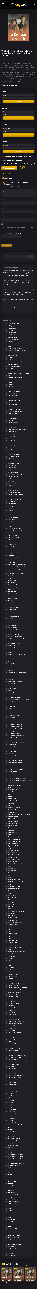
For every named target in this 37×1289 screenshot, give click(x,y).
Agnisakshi (11, 357)
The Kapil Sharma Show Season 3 (16, 1163)
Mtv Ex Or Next (12, 897)
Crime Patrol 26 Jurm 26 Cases (16, 488)
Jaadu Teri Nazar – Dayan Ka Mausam (17, 666)
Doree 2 (10, 553)
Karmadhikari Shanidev (14, 713)
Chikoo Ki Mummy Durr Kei (15, 474)
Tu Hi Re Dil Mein (12, 1181)
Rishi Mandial (18, 156)
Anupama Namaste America (15, 366)
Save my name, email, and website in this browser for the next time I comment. (17, 228)
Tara (9, 1127)
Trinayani (10, 1177)
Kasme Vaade (11, 717)
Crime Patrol (11, 485)
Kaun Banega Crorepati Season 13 (17, 733)
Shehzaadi (10, 1080)
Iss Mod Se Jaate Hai (13, 661)
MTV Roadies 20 (12, 913)
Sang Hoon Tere (12, 1039)
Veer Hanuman (11, 1215)
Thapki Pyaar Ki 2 (12, 1147)
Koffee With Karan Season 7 (15, 760)
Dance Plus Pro (12, 503)
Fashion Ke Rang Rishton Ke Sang (17, 573)
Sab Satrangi (11, 1030)
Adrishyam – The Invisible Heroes (17, 350)
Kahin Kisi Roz (11, 708)
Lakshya (10, 794)
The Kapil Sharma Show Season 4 (16, 1165)
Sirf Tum (10, 1098)
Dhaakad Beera (12, 515)
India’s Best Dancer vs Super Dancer (17, 639)
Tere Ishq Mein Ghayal (13, 1143)
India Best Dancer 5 (13, 627)
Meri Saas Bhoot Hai (13, 870)
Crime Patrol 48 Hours (13, 490)
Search (5, 254)
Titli (9, 1172)
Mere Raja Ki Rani (12, 861)
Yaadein (10, 1226)
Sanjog (9, 1041)
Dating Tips (11, 506)
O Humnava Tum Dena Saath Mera (17, 951)
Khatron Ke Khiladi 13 (13, 744)
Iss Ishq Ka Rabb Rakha (14, 659)
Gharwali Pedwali (12, 585)
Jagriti (9, 675)
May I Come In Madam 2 (14, 846)
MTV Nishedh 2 (11, 909)
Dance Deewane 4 (12, 497)
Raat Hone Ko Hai (12, 994)
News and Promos (13, 942)
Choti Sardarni (11, 479)
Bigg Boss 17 (11, 440)
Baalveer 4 (10, 386)
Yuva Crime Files (12, 1246)
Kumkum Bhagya (12, 771)
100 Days (10, 326)
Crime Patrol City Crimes (14, 492)
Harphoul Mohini (12, 609)
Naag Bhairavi (11, 927)
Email (3, 208)
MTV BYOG (10, 893)
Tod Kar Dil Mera (12, 1174)
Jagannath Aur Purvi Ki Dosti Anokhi (17, 672)
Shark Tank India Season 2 (15, 1075)
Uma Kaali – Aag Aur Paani (14, 1206)
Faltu (9, 571)
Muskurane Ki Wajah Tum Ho (15, 922)
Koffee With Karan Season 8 (15, 762)
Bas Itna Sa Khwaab (13, 418)
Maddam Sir (11, 812)
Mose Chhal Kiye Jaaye (14, 886)
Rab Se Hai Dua (12, 999)
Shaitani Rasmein (12, 1066)
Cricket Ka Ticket (12, 483)
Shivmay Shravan (12, 1086)
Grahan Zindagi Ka (12, 594)
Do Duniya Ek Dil (12, 546)
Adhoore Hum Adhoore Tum (15, 348)
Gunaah (10, 600)
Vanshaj (10, 1208)
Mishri (9, 875)
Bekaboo (10, 420)
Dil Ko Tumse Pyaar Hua (14, 537)
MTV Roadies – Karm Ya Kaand (16, 911)
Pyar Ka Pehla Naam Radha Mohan (17, 990)
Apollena (10, 371)
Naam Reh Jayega (12, 933)
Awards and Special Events (15, 380)
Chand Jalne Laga (12, 465)
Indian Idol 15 (11, 650)
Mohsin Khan (22, 164)
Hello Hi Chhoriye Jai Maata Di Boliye (17, 614)
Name (3, 200)
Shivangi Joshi (31, 164)
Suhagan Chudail (12, 1109)
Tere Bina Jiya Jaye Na (14, 1138)
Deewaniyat (11, 512)
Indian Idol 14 (11, 648)
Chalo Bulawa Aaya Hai (14, 463)
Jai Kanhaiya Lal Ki (12, 677)
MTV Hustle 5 (11, 906)
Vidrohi (9, 1217)
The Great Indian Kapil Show (15, 1154)
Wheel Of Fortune (12, 1222)
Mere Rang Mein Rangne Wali (15, 864)
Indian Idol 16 (11, 652)
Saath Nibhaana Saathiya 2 (15, 1023)
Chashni (10, 470)
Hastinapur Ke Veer (13, 612)
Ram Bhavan (11, 1005)
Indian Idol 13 (11, 645)
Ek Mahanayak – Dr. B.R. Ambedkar (17, 564)
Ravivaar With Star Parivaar (15, 1008)
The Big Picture (12, 1152)
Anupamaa (10, 368)
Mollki (9, 884)
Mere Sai (10, 866)
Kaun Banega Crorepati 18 (15, 731)
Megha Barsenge (12, 852)
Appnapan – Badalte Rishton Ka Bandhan (18, 373)
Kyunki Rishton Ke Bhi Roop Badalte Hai (18, 776)
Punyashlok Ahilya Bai (13, 983)
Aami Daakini (11, 330)
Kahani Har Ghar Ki (12, 704)
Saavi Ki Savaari (12, 1028)
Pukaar (9, 981)
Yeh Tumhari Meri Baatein (14, 1244)
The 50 (9, 1150)
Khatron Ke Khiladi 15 (13, 749)
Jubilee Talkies (12, 688)
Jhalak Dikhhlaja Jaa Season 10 (16, 684)
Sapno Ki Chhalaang (13, 1044)
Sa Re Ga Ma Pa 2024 (13, 1019)
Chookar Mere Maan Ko (14, 476)
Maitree (10, 828)
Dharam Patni (11, 519)
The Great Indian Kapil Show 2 (16, 1156)
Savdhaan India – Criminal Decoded (17, 1055)
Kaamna (10, 695)
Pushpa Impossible (13, 985)
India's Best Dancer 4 (13, 634)
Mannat (10, 834)
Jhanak (10, 686)
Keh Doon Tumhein (13, 740)
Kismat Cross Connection (14, 756)
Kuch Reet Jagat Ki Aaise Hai (15, 769)
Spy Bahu (10, 1105)
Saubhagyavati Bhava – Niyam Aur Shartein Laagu (21, 1053)
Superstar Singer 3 (13, 1118)
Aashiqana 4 (11, 344)
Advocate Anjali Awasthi (14, 353)
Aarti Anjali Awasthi (13, 339)
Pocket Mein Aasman (13, 974)
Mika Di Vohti (11, 873)
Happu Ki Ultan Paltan (13, 607)
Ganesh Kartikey (12, 576)
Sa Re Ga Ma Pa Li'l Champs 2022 (16, 1021)
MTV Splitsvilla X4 (12, 915)
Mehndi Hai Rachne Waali (14, 855)
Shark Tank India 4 (12, 1071)
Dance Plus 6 (11, 501)
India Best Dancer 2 (13, 625)
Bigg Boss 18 (11, 443)
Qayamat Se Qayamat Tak (15, 992)
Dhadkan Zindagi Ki (13, 517)
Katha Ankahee (12, 722)
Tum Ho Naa (11, 1183)
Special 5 (10, 1102)
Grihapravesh (11, 596)
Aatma (9, 346)
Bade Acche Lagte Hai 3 (14, 398)
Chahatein (10, 458)
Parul (9, 960)
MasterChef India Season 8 (15, 841)
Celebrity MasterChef (13, 456)
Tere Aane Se (11, 1136)
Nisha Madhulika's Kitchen (14, 947)
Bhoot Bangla (11, 434)
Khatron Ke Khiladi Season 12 (15, 751)
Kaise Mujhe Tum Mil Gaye (14, 711)
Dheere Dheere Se (13, 524)
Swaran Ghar (11, 1120)
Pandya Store (11, 956)
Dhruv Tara (10, 526)
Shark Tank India (12, 1068)
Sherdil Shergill (12, 1082)
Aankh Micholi (11, 335)
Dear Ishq (10, 508)
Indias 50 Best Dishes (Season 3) (16, 654)
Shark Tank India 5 (12, 1073)
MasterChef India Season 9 (15, 843)
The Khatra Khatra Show (14, 1168)
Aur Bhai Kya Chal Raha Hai (15, 377)
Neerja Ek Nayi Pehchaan (14, 940)
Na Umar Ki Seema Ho (13, 924)
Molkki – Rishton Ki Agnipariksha (16, 882)
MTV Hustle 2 (11, 900)
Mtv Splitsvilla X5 (12, 918)
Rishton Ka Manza (12, 1012)
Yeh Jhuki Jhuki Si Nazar (14, 1235)
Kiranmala (10, 753)
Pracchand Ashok (12, 976)
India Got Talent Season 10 (15, 632)
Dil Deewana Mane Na (13, 533)
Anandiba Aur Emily (13, 364)
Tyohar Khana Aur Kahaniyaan (15, 1195)
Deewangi (10, 510)
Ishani (9, 657)
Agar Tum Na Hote (12, 355)
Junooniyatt (11, 693)
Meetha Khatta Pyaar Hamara (15, 850)
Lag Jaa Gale (11, 787)
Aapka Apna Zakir (12, 337)
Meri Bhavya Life (12, 868)
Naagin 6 (10, 929)
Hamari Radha (11, 605)
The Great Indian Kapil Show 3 (16, 1159)
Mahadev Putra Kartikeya (14, 819)
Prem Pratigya (11, 978)
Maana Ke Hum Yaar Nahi (14, 807)
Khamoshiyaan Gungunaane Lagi (16, 742)
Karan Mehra (14, 164)
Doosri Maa (11, 549)
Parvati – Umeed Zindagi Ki (15, 963)
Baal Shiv (10, 382)
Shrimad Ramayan (12, 1091)
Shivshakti (10, 1089)
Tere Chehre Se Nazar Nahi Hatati (16, 1141)
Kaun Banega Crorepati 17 (15, 729)
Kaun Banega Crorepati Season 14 (17, 735)
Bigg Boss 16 (11, 438)
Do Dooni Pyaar (12, 544)
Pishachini (10, 972)
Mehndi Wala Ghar (12, 857)
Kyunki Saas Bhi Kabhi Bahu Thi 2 (16, 778)
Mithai (9, 877)
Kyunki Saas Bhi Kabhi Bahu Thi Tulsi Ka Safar (19, 780)
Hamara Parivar (12, 603)
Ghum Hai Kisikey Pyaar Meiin (15, 587)
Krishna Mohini (11, 765)
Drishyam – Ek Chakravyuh (15, 558)
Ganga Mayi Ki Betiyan (13, 578)
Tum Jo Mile (11, 1186)
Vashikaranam (11, 1210)
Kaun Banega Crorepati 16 (15, 726)
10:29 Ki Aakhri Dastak (13, 323)
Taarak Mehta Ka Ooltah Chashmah (17, 1125)
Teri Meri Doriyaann (13, 1145)
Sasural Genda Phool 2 (14, 1048)
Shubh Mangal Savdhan (14, 1095)
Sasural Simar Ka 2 (13, 1050)
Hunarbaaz (10, 618)
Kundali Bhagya (12, 774)
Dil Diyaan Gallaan (12, 535)
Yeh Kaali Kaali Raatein (14, 1237)
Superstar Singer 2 (13, 1116)
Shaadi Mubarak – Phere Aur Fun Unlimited (19, 1062)
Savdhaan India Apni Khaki (15, 1057)
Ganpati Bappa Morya (13, 580)
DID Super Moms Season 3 (15, 531)
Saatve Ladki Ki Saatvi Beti (15, 1026)
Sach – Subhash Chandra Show (16, 1032)
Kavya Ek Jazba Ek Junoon (15, 738)
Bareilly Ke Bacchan (13, 413)
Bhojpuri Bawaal (12, 431)
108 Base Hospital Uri (13, 328)
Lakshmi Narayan (12, 789)
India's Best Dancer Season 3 (15, 636)
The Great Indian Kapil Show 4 (16, 1161)
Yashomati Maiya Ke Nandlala (15, 1228)
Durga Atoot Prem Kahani (14, 560)
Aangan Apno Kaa (12, 332)
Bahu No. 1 (10, 407)
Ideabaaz (10, 621)
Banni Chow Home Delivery (15, 411)
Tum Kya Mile (11, 1188)
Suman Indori (11, 1111)
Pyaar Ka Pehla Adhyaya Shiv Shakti (17, 987)
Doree (9, 551)
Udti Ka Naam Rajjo (13, 1201)
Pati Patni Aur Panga (13, 967)
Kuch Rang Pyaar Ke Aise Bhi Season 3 (18, 767)
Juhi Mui (10, 690)
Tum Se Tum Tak (12, 1190)
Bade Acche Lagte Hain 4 (14, 400)
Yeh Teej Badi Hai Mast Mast (15, 1242)
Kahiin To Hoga (12, 706)
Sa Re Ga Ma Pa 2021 (13, 1014)
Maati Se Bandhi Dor (13, 810)
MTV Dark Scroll (12, 895)
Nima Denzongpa (12, 945)
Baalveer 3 (10, 384)
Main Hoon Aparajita (13, 821)
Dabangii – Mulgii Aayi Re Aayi (15, 494)
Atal (9, 375)
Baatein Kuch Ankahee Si (14, 391)
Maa (9, 805)
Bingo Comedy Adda (13, 454)
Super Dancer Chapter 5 (14, 1114)
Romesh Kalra (27, 156)
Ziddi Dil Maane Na (12, 1251)
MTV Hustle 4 (11, 904)
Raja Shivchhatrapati (13, 1003)
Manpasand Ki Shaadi (13, 837)
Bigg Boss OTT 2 (12, 447)
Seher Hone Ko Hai (13, 1059)
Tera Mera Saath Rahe (13, 1132)
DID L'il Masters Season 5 (14, 528)
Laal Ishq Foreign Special (14, 785)
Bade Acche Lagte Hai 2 (14, 395)
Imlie (9, 623)
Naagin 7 (10, 931)
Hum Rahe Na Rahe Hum (14, 616)
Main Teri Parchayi (12, 825)
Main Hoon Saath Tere (13, 823)
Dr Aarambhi (11, 555)
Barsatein (10, 416)
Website (3, 216)
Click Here (18, 101)
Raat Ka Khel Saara (13, 996)
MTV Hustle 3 (11, 902)
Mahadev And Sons (13, 816)
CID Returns (11, 481)
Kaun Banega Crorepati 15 (15, 724)
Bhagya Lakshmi (12, 427)
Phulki (9, 969)
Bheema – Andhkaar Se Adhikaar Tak (17, 429)
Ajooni (9, 359)
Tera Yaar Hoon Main (13, 1134)
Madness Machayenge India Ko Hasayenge (19, 814)
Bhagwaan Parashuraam (14, 425)
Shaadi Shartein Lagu (13, 1064)
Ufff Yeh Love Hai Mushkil (14, 1204)
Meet (9, 848)
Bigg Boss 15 (11, 436)
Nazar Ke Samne (12, 938)
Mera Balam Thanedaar (14, 859)
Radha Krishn (11, 1001)
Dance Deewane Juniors (14, 499)
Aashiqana (10, 341)
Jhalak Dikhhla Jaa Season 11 (15, 681)
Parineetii (10, 958)
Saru (9, 1046)
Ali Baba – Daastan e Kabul (15, 362)
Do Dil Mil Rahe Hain (13, 542)
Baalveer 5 (10, 389)
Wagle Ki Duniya (12, 1219)
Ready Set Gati (12, 1010)
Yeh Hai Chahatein (12, 1233)
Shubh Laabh (11, 1093)
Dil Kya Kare (11, 540)
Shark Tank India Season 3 (15, 1077)
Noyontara (10, 949)
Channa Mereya (12, 467)
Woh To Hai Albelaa (13, 1224)
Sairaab (10, 1035)
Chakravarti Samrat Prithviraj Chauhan (18, 461)
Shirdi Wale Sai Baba (13, 1084)
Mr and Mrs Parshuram (14, 891)
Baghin (9, 402)
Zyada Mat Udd (12, 1255)
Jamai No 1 (11, 679)
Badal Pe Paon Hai (12, 393)
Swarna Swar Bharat (13, 1123)
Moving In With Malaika (14, 888)
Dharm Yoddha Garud (13, 521)
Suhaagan (10, 1107)
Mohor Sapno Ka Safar (14, 879)
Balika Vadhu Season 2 (14, 409)
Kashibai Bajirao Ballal (13, 715)
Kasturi (10, 720)
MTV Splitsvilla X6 (12, 920)
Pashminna (10, 965)
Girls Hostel (11, 589)
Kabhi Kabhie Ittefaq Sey (14, 697)
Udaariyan (10, 1197)
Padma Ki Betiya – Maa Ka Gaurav (16, 954)
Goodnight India (12, 591)
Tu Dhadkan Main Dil (13, 1179)
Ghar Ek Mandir (12, 582)
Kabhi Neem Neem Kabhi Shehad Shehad (18, 699)
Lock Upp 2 (11, 803)
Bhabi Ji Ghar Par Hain (13, 422)
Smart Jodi (11, 1100)
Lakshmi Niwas (12, 792)
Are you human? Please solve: (9, 233)
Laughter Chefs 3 (12, 801)
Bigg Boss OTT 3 (12, 449)
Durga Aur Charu (12, 562)
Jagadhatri (11, 670)
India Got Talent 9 (12, 630)
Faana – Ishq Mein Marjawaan (15, 569)
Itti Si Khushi (11, 663)
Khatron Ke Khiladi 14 (13, 747)
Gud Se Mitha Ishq (12, 598)
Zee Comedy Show (13, 1249)
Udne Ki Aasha (11, 1199)
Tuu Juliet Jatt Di (12, 1192)
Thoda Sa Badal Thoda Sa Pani (16, 1170)
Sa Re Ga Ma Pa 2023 (13, 1017)
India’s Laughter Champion (15, 643)
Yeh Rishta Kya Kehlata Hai (14, 160)
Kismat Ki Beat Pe (12, 758)
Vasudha (10, 1213)
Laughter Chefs (12, 796)
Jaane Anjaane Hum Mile (14, 668)
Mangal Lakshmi (12, 830)
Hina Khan (7, 164)
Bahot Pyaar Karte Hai (13, 404)
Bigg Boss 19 (11, 445)
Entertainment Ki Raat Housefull (16, 567)
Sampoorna (11, 1037)
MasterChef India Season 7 (15, 839)
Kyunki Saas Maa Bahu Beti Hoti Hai (17, 783)
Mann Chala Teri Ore (13, 832)
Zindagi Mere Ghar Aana (14, 1253)
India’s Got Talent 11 (13, 641)
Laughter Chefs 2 (12, 798)
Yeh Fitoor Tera (12, 1231)
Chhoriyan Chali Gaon (13, 472)
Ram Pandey (10, 156)
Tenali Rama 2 (11, 1129)
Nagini (9, 936)
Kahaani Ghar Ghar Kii (13, 702)
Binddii (9, 452)
